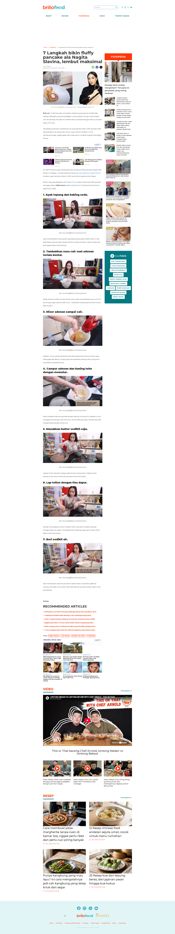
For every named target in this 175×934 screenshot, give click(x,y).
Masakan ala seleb (78, 635)
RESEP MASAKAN (123, 288)
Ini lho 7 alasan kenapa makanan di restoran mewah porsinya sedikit (69, 619)
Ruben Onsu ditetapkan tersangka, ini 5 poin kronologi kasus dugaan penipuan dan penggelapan (118, 197)
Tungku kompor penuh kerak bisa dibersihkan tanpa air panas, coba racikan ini (123, 101)
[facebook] (122, 7)
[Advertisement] (87, 32)
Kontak (59, 923)
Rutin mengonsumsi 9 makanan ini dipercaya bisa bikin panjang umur (70, 626)
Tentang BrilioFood (72, 923)
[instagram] (125, 7)
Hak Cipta (95, 923)
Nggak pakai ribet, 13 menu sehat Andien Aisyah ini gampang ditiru (69, 623)
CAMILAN (110, 288)
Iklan (51, 923)
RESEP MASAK (118, 297)
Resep (48, 16)
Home (45, 47)
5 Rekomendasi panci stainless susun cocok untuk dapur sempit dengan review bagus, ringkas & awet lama (124, 113)
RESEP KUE (118, 275)
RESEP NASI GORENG (118, 283)
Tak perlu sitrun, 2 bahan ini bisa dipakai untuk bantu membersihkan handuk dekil (123, 137)
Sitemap (122, 923)
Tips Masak (65, 635)
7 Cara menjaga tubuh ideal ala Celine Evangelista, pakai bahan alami (69, 630)
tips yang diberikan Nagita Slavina (88, 173)
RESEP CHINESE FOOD (118, 279)
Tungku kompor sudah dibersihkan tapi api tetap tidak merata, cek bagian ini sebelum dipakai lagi (124, 125)
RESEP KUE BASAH (118, 292)
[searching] (116, 7)
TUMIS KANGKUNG (118, 266)
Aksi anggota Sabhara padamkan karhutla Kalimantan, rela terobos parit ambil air (117, 176)
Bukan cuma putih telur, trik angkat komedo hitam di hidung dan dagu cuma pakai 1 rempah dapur (118, 243)
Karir (114, 923)
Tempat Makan (122, 16)
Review (65, 16)
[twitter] (128, 7)
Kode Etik (106, 923)
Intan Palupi (47, 66)
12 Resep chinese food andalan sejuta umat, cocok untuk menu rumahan (108, 832)
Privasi (85, 923)
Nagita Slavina (72, 182)
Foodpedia (84, 16)
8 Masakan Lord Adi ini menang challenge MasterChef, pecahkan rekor (70, 612)
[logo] (54, 7)
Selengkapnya (126, 691)
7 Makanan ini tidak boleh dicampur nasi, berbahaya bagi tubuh (67, 615)
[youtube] (131, 7)
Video (102, 16)
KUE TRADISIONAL (118, 261)
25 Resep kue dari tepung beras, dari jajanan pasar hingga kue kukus (107, 879)
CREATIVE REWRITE (118, 270)
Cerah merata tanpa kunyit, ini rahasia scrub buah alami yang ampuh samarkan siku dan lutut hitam (117, 220)
